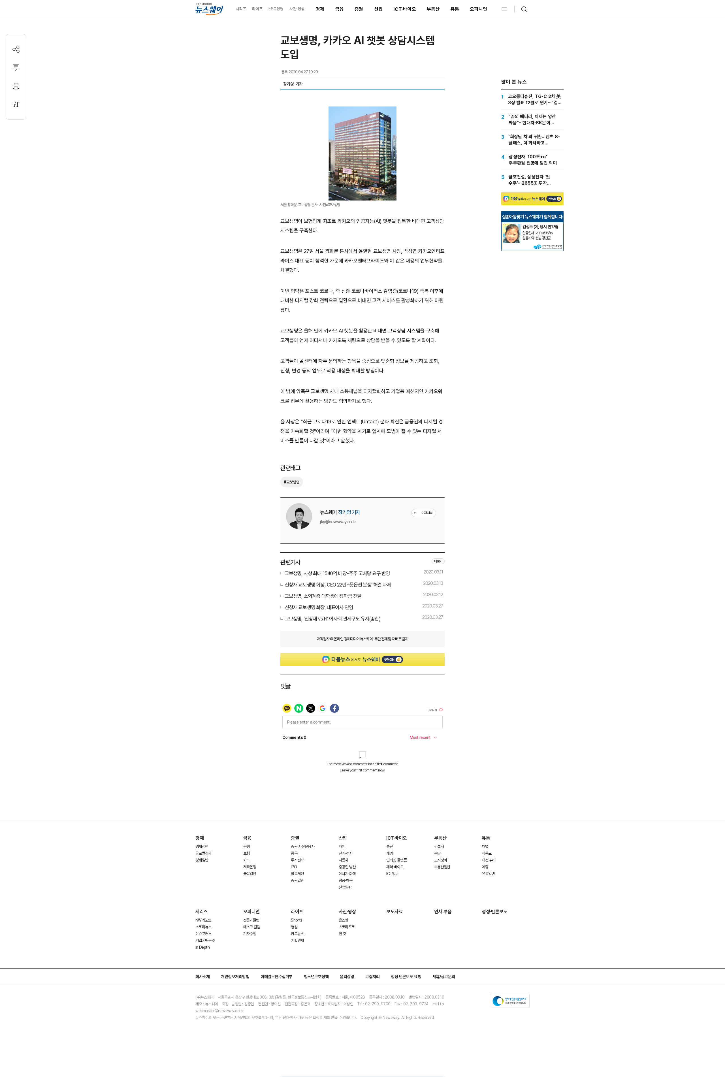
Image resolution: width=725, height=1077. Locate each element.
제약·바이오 (394, 867)
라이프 (257, 9)
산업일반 (345, 887)
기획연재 (297, 940)
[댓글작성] (16, 67)
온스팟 (343, 920)
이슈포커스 (203, 933)
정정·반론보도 (495, 911)
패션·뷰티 (489, 860)
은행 (246, 846)
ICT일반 (392, 873)
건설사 (439, 846)
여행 (485, 867)
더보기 (438, 561)
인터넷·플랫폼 (396, 860)
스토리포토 (347, 927)
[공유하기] (16, 49)
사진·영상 (296, 9)
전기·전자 (346, 853)
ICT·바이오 (404, 9)
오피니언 (478, 9)
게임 (389, 853)
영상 (294, 927)
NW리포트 (203, 920)
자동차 (343, 860)
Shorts (296, 920)
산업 (378, 9)
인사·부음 (443, 911)
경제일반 (201, 860)
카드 (246, 860)
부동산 (433, 9)
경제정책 (201, 846)
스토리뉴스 (203, 927)
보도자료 (394, 911)
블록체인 (297, 873)
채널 (485, 846)
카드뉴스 (297, 933)
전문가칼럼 (251, 920)
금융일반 (249, 873)
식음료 (486, 853)
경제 (320, 9)
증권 (359, 9)
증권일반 (297, 880)
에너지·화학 (347, 873)
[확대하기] (362, 111)
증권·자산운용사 (302, 846)
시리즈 (241, 9)
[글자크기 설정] (16, 104)
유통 (455, 9)
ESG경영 (275, 9)
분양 (437, 853)
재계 (342, 846)
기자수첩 (249, 933)
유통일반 (488, 873)
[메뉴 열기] (504, 9)
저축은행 (249, 867)
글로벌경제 (203, 853)
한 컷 (342, 933)
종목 (294, 853)
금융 (339, 9)
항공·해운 (346, 880)
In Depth (202, 947)
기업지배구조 (205, 940)
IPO (294, 867)
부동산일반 (442, 867)
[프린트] (16, 85)
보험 (246, 853)
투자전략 (297, 860)
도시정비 (440, 860)
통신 (389, 846)
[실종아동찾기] (512, 226)
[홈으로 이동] (209, 9)
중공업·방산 (347, 867)
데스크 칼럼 (251, 927)
